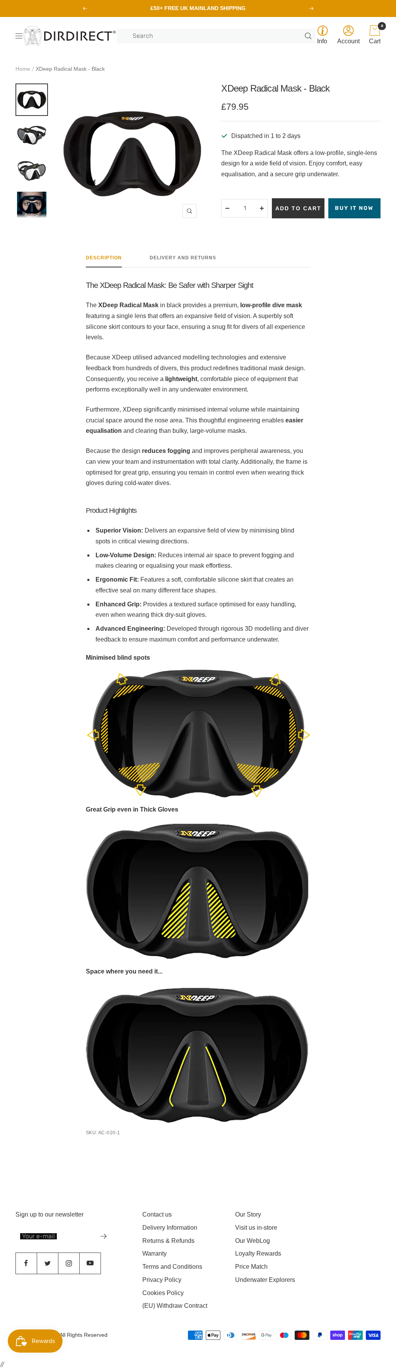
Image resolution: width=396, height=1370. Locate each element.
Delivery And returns (183, 257)
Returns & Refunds (168, 1240)
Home (22, 69)
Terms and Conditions (172, 1266)
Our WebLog (252, 1240)
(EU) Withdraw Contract (174, 1305)
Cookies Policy (163, 1293)
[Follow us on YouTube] (90, 1263)
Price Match (251, 1266)
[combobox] (218, 36)
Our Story (248, 1214)
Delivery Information (169, 1227)
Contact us (157, 1214)
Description (104, 257)
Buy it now (354, 208)
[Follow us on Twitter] (47, 1263)
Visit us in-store (256, 1227)
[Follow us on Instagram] (68, 1263)
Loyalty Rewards (258, 1253)
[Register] (104, 1236)
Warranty (154, 1253)
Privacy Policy (161, 1279)
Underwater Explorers (265, 1279)
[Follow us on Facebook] (26, 1263)
